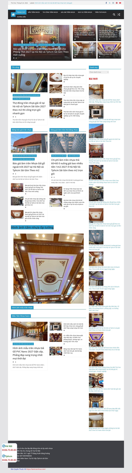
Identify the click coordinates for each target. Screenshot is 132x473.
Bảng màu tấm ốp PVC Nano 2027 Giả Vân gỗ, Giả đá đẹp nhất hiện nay (73, 351)
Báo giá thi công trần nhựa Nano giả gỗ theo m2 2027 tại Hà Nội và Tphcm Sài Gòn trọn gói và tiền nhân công (34, 215)
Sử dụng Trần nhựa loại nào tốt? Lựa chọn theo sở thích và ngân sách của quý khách (73, 191)
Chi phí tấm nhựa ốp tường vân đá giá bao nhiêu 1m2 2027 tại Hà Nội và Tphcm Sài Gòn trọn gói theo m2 (109, 34)
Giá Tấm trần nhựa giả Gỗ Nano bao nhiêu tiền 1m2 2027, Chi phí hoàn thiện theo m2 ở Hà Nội (108, 51)
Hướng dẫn (21, 17)
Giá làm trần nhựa (68, 12)
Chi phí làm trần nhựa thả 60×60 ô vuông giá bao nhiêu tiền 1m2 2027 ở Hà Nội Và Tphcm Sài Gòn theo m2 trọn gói (67, 166)
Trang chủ (21, 12)
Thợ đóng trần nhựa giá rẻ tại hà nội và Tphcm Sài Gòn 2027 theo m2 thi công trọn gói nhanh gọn (29, 108)
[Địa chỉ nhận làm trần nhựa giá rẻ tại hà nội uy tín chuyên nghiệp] (55, 78)
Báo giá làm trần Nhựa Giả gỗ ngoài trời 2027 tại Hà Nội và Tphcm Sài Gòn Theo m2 (29, 167)
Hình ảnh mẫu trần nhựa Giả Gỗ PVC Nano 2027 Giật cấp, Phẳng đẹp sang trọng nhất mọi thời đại (28, 353)
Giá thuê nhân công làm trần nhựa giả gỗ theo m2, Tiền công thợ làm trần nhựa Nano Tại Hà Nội (74, 90)
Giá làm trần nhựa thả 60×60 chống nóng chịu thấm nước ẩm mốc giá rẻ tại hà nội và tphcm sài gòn (74, 203)
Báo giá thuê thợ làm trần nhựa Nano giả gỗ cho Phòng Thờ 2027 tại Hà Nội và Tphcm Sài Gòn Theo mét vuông (41, 51)
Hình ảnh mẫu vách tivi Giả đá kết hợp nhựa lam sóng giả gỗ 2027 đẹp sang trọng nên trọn (53, 4)
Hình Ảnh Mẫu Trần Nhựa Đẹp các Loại (23, 344)
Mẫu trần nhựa (34, 12)
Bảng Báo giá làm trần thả (59, 155)
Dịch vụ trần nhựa (85, 12)
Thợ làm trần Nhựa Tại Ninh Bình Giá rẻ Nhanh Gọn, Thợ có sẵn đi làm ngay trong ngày (84, 51)
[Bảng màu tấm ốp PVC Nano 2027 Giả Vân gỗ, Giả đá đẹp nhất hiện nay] (55, 352)
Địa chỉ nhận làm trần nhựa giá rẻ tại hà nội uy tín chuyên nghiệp (74, 77)
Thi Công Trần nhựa (50, 12)
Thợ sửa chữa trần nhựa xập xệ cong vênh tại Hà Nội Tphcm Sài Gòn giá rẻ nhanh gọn (74, 102)
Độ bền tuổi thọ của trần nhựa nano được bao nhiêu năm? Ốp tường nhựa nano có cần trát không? (104, 182)
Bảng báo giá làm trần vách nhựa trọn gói (25, 45)
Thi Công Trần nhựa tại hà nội (21, 98)
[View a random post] (118, 14)
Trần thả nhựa (100, 12)
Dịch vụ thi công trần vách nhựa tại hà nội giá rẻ (52, 45)
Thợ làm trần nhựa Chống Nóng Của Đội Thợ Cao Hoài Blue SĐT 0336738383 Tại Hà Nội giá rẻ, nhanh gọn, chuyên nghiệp (105, 369)
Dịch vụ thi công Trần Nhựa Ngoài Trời (23, 159)
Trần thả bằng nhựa (73, 155)
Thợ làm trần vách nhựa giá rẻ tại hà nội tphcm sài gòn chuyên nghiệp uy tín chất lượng (74, 114)
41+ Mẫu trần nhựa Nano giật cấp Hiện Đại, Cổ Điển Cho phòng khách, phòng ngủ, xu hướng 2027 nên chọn (73, 338)
